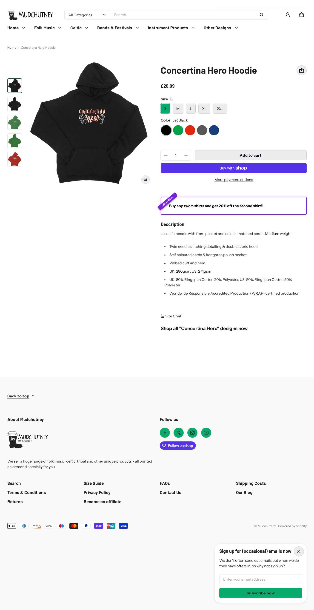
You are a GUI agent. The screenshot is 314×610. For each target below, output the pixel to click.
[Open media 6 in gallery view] (14, 159)
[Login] (288, 15)
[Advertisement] (145, 563)
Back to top (18, 396)
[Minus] (166, 155)
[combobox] (189, 15)
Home (11, 47)
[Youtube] (206, 433)
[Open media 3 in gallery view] (14, 104)
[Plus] (186, 155)
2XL (220, 108)
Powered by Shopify (292, 526)
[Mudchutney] (30, 14)
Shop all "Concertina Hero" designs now (204, 328)
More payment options (233, 179)
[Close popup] (299, 551)
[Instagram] (192, 433)
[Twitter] (179, 433)
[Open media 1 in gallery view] (14, 85)
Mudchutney (267, 526)
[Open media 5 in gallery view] (14, 140)
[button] (302, 15)
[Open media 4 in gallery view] (14, 122)
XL (204, 108)
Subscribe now (261, 593)
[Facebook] (165, 433)
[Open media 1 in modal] (90, 124)
